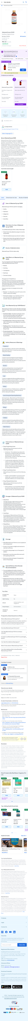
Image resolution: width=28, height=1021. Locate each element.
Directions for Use (11, 197)
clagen (6, 864)
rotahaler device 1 (22, 872)
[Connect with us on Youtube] (10, 932)
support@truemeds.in (6, 702)
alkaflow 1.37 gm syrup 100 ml (15, 907)
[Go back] (2, 2)
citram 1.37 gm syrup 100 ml (16, 911)
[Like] (21, 739)
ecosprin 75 (7, 861)
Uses (2, 197)
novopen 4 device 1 (13, 891)
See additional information (10, 998)
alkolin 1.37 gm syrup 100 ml (20, 901)
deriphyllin (11, 866)
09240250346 (15, 702)
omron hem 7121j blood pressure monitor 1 (14, 888)
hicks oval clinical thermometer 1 (8, 878)
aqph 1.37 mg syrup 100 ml (15, 905)
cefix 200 (7, 866)
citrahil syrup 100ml (19, 900)
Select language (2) (7, 133)
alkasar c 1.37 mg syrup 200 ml (7, 901)
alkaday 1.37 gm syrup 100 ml (7, 902)
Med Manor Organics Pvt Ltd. (8, 34)
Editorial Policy (9, 683)
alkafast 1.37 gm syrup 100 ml (15, 908)
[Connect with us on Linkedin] (14, 932)
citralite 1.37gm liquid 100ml (16, 910)
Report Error (4, 657)
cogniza (12, 860)
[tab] (14, 918)
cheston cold (18, 860)
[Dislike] (24, 739)
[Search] (23, 2)
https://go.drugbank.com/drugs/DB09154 (14, 734)
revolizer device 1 (5, 881)
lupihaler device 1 (19, 878)
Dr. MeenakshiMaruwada (14, 676)
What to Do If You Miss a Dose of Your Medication (11, 849)
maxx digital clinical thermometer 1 (16, 881)
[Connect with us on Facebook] (6, 932)
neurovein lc (19, 864)
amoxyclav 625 (13, 861)
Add (23, 70)
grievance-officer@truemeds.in (12, 967)
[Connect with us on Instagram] (2, 932)
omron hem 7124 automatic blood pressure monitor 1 (12, 880)
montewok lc (16, 863)
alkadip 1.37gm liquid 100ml (7, 898)
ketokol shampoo (8, 863)
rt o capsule (20, 861)
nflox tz (20, 863)
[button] (14, 52)
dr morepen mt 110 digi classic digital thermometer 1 (12, 871)
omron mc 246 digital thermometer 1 (9, 883)
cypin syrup (10, 864)
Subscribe (22, 945)
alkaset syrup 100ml (18, 902)
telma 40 (3, 860)
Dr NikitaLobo (11, 667)
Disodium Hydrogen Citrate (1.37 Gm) (10, 129)
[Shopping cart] (26, 2)
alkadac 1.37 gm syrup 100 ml (16, 904)
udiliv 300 (8, 860)
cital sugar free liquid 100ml (9, 900)
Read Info (24, 36)
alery (15, 864)
